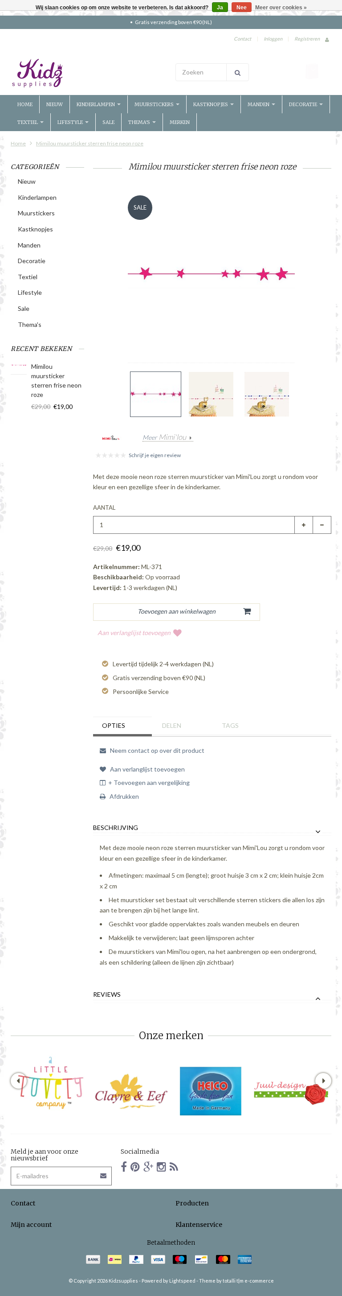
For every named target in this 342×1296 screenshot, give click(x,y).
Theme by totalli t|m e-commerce (236, 1281)
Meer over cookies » (281, 7)
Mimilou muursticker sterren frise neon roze (89, 143)
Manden (259, 104)
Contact (242, 38)
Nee (241, 7)
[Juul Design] (291, 1091)
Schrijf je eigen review (155, 455)
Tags (230, 725)
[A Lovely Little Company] (51, 1083)
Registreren (307, 38)
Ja (220, 7)
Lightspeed (182, 1281)
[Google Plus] (148, 1166)
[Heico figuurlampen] (211, 1091)
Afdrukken (123, 796)
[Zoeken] (237, 72)
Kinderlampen (96, 104)
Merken (180, 122)
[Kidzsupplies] (89, 73)
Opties (113, 725)
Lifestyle (70, 122)
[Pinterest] (135, 1166)
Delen (171, 725)
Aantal (104, 507)
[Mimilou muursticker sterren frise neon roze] (155, 394)
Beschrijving (115, 827)
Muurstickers (154, 104)
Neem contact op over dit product (156, 750)
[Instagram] (161, 1166)
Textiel (28, 122)
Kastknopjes (211, 104)
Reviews (107, 994)
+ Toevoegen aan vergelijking (149, 782)
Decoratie (303, 104)
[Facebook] (124, 1166)
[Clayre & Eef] (131, 1091)
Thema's (139, 122)
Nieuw (54, 104)
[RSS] (174, 1166)
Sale (108, 122)
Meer (164, 437)
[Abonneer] (104, 1172)
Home (25, 104)
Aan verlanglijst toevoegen (134, 632)
